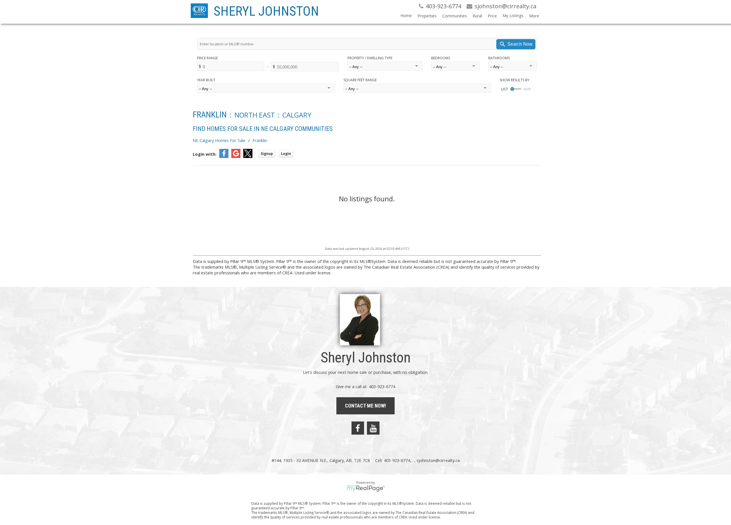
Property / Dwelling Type (370, 58)
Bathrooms (499, 58)
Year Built (206, 80)
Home (406, 15)
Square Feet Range (360, 80)
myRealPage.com (365, 488)
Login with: (204, 154)
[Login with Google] (235, 156)
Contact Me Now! (365, 406)
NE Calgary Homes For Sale (219, 140)
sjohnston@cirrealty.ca (438, 460)
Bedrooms (440, 58)
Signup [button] (267, 153)
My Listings (513, 15)
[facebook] (358, 428)
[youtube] (373, 428)
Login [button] (286, 153)
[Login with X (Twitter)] (247, 156)
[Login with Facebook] (223, 156)
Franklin (259, 140)
